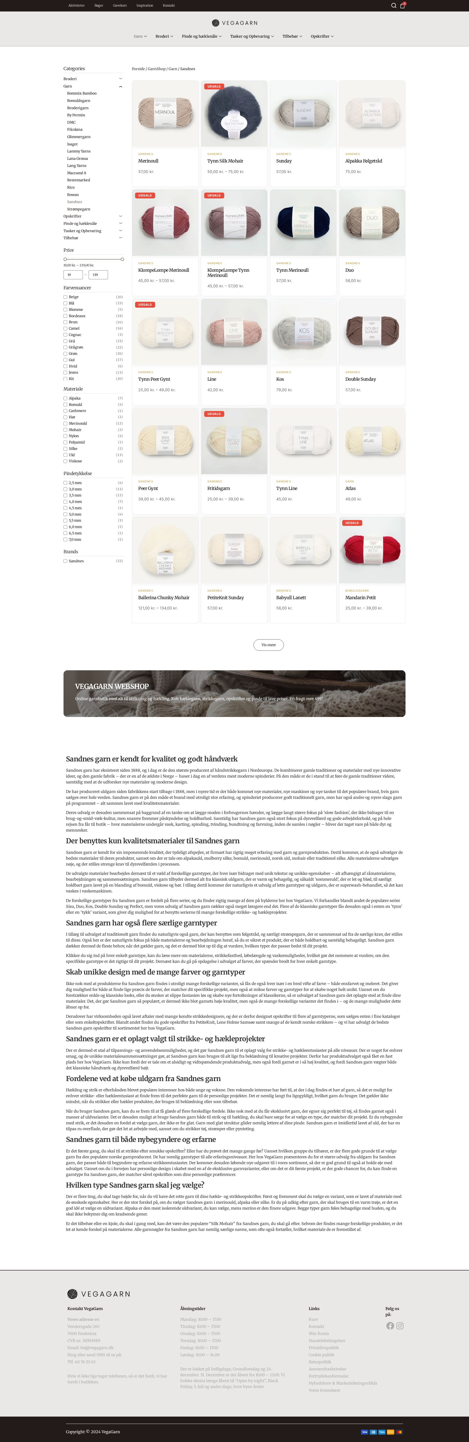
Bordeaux (77, 316)
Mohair (75, 430)
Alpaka (75, 398)
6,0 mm (75, 527)
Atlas (350, 488)
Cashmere (77, 411)
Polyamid (77, 442)
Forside (138, 69)
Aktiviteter (76, 5)
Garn (138, 36)
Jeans (73, 372)
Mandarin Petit (360, 597)
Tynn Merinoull (292, 270)
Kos (280, 379)
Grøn (73, 353)
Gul (72, 360)
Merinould (78, 423)
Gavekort (120, 5)
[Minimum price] (73, 274)
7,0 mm (75, 539)
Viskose (75, 461)
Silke (73, 448)
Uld (72, 455)
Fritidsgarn (218, 488)
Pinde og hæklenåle (199, 36)
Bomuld (75, 404)
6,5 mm (75, 533)
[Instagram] (400, 1326)
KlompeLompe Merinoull (163, 270)
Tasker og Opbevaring (250, 36)
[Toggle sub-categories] (120, 79)
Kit (71, 379)
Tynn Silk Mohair (225, 161)
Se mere (165, 114)
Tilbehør (290, 36)
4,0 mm (75, 501)
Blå (71, 303)
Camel (74, 328)
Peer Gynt (148, 488)
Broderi (162, 36)
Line (211, 379)
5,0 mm (75, 514)
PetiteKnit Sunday (225, 597)
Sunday (284, 161)
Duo (349, 270)
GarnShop (157, 69)
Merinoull (148, 161)
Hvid (73, 366)
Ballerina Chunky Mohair (164, 597)
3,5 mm (75, 495)
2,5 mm (75, 483)
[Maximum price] (98, 274)
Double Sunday (360, 379)
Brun (73, 322)
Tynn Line (286, 488)
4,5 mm (75, 508)
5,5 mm (75, 520)
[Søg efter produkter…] (394, 5)
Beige (74, 297)
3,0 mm (75, 489)
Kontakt (169, 5)
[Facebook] (390, 1326)
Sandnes (76, 561)
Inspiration (145, 5)
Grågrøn (76, 347)
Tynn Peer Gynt (154, 379)
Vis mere (269, 645)
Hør (72, 417)
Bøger (99, 5)
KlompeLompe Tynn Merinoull (228, 272)
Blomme (76, 309)
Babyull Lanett (291, 597)
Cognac (75, 335)
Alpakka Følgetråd (363, 161)
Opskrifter (320, 36)
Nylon (74, 436)
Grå (72, 341)
